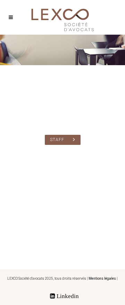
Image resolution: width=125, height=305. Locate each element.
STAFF (57, 139)
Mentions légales (102, 278)
